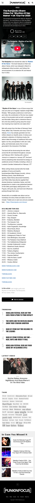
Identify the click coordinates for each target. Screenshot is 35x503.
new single (14, 288)
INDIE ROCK (25, 404)
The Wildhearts (27, 420)
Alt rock (30, 396)
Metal (11, 409)
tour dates (6, 423)
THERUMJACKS (7, 274)
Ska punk (21, 420)
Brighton (10, 398)
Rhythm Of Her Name (8, 290)
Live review (13, 406)
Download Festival (23, 398)
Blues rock (4, 398)
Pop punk (4, 415)
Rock (30, 417)
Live (18, 496)
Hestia (9, 133)
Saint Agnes (11, 420)
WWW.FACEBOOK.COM (9, 270)
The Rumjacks (20, 290)
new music (10, 412)
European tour (5, 401)
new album (26, 409)
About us (27, 496)
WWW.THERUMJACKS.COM (10, 266)
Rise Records (24, 417)
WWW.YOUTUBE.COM (9, 278)
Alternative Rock (21, 396)
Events (14, 496)
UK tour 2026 (27, 423)
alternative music (10, 396)
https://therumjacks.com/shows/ (16, 202)
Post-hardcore (11, 414)
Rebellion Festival (17, 417)
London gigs (5, 409)
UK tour (19, 423)
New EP (4, 412)
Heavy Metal (16, 404)
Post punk (19, 414)
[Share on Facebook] (10, 36)
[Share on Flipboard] (17, 36)
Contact (22, 496)
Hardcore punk (19, 401)
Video (13, 292)
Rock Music (5, 420)
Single (16, 420)
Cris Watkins (19, 30)
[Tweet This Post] (13, 36)
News (7, 496)
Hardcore (12, 401)
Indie (21, 404)
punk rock (21, 288)
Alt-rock (4, 396)
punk (25, 414)
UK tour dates (6, 292)
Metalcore (17, 409)
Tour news (13, 422)
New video (29, 412)
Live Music (5, 407)
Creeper (16, 398)
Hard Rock (7, 404)
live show (22, 406)
